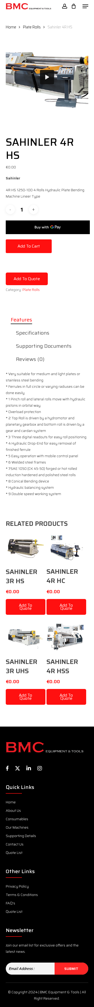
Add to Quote (27, 278)
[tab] (47, 319)
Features (21, 319)
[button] (85, 6)
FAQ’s (10, 903)
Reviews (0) (30, 359)
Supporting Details (21, 836)
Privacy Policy (17, 886)
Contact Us (15, 844)
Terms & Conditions (22, 895)
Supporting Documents (44, 346)
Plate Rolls (32, 27)
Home (11, 27)
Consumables (17, 819)
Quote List (14, 852)
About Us (13, 810)
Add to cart (28, 246)
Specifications (32, 333)
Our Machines (17, 827)
